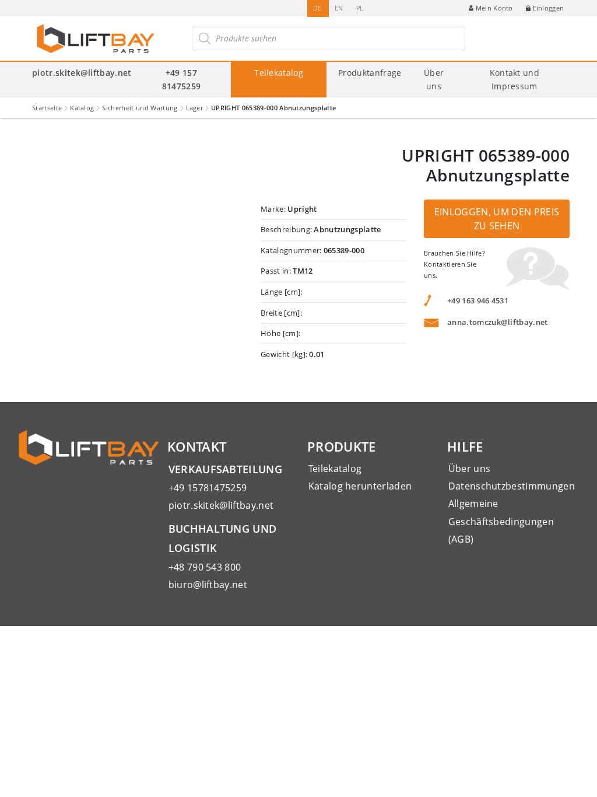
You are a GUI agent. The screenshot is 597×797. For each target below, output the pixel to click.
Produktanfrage (369, 72)
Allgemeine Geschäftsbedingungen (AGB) (501, 521)
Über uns (434, 79)
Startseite (47, 107)
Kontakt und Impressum (515, 79)
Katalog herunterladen (360, 486)
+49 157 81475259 (181, 79)
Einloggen (548, 8)
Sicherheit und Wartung (139, 107)
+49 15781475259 (207, 487)
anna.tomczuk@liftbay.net (497, 322)
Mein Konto (494, 8)
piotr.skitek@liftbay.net (82, 72)
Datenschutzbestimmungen (511, 486)
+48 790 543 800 (204, 567)
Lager (194, 107)
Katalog (82, 107)
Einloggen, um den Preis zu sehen (496, 218)
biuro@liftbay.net (207, 584)
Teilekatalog (278, 72)
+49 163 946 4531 (477, 300)
